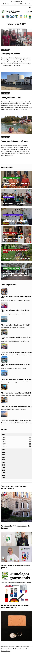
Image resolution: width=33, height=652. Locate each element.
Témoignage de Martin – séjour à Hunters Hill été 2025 (16, 420)
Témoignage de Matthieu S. (11, 97)
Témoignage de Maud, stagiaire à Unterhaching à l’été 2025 (16, 297)
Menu (29, 12)
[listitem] (3, 16)
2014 (3, 478)
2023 (3, 455)
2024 (3, 452)
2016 (3, 472)
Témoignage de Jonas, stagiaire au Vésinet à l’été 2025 (16, 406)
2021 (3, 460)
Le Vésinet (16, 178)
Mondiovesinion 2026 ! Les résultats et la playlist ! (15, 239)
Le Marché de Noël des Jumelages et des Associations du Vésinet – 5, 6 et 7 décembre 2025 (16, 275)
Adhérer (21, 4)
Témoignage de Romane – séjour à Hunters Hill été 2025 (15, 310)
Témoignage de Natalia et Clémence (14, 141)
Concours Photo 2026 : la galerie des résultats (16, 258)
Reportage (6, 233)
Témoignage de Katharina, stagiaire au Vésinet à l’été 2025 (16, 338)
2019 (3, 465)
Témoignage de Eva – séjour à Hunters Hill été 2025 (15, 325)
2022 (3, 457)
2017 (3, 470)
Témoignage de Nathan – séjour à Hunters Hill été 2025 (16, 352)
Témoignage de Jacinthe (10, 54)
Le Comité (6, 4)
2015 (3, 475)
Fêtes (5, 196)
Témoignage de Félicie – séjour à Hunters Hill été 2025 (16, 379)
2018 (3, 467)
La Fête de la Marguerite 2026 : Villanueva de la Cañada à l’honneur (16, 184)
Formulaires (14, 4)
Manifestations (7, 178)
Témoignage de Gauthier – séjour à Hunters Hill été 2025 (15, 365)
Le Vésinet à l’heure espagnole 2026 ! (14, 203)
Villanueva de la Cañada (14, 215)
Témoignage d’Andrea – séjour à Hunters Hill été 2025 (16, 393)
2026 (3, 434)
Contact (27, 4)
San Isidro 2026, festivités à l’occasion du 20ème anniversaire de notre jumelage (15, 220)
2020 (3, 462)
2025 (3, 450)
